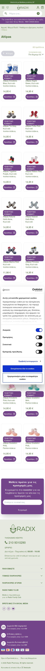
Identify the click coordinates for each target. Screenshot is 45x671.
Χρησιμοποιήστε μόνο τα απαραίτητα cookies (22, 377)
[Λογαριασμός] (38, 7)
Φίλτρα (9, 53)
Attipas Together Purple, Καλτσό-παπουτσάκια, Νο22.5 (10, 175)
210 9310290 (17, 542)
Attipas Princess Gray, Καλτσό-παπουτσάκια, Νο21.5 (32, 266)
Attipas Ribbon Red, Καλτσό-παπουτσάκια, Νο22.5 (34, 175)
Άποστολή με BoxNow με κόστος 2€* (22, 2)
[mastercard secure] (27, 650)
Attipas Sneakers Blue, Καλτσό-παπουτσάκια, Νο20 (10, 84)
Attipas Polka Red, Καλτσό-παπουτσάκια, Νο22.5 (33, 130)
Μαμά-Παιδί (13, 27)
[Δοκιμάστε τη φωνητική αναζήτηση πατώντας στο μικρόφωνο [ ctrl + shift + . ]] (38, 13)
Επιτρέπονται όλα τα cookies (22, 369)
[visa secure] (23, 650)
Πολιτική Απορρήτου (29, 658)
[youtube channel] (13, 608)
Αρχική (4, 27)
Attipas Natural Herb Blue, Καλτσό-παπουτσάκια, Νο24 (32, 221)
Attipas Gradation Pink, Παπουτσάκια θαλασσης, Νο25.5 (34, 447)
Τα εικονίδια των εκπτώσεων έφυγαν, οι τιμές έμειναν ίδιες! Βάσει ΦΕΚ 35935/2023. (22, 20)
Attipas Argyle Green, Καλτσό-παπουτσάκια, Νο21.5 (32, 84)
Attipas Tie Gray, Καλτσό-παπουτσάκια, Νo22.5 (9, 130)
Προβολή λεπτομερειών (28, 361)
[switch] (39, 337)
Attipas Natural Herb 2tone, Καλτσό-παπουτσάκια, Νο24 (9, 221)
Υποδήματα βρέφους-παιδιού (31, 27)
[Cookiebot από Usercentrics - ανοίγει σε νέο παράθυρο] (32, 289)
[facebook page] (4, 608)
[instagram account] (8, 608)
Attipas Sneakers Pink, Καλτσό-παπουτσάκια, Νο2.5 (10, 401)
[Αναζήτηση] (5, 13)
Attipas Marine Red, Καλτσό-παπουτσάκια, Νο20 (11, 266)
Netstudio (27, 667)
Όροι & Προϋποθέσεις (9, 658)
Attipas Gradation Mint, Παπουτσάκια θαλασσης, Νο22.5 (34, 401)
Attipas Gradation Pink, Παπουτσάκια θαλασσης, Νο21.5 (11, 447)
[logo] (23, 7)
